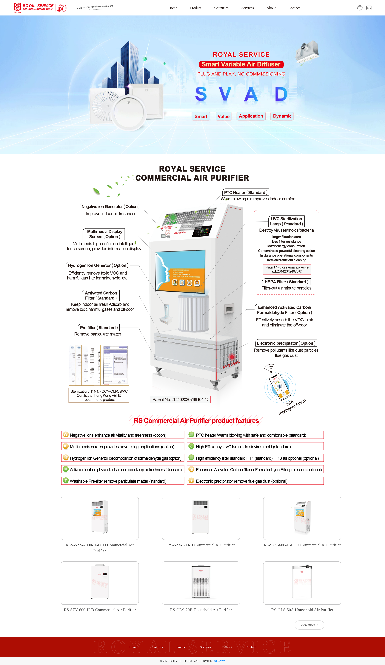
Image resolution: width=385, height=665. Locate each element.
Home (172, 8)
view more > (309, 625)
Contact (294, 8)
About (271, 8)
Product (195, 8)
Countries (221, 8)
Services (247, 8)
